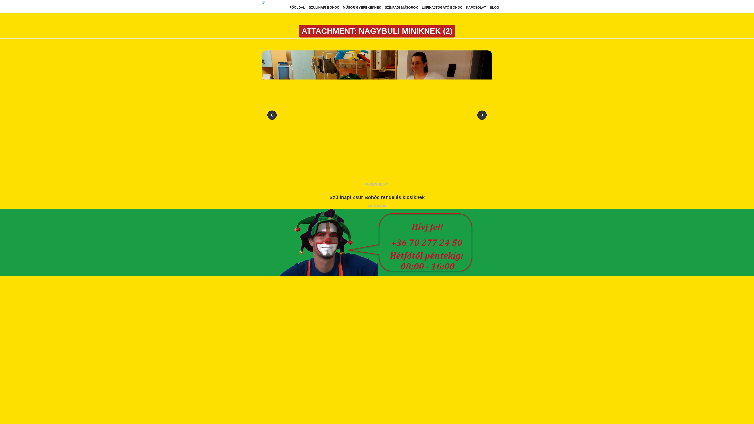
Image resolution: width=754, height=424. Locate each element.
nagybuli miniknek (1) (273, 115)
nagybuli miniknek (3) (485, 115)
